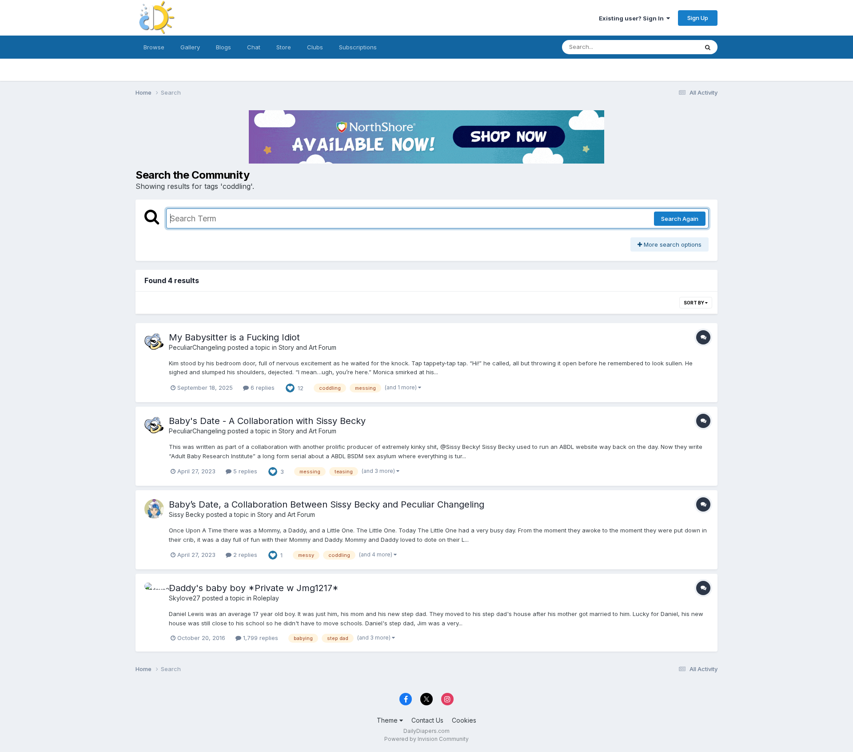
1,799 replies (259, 637)
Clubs (315, 47)
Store (283, 47)
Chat (253, 47)
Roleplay (266, 598)
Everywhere (670, 47)
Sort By (694, 302)
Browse (153, 47)
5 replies (244, 471)
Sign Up (697, 17)
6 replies (262, 387)
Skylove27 (184, 598)
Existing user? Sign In (632, 18)
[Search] (707, 47)
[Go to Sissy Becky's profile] (154, 509)
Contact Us (427, 720)
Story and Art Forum (307, 347)
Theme (388, 720)
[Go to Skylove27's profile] (154, 592)
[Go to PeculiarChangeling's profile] (154, 342)
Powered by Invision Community (426, 739)
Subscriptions (358, 47)
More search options (672, 244)
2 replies (244, 554)
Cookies (464, 720)
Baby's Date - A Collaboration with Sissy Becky (267, 421)
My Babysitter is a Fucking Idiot (234, 337)
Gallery (190, 47)
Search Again (679, 218)
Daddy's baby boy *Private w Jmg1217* (254, 588)
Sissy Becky (186, 514)
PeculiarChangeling (197, 347)
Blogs (223, 47)
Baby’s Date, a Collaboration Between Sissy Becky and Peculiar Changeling (326, 504)
